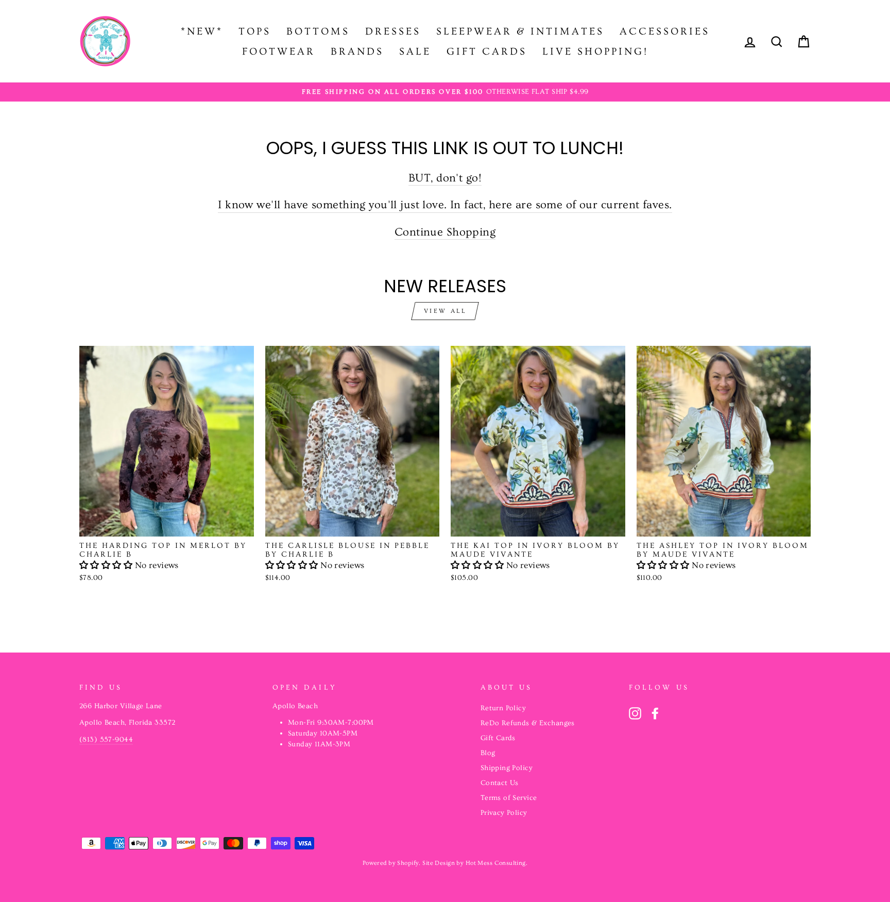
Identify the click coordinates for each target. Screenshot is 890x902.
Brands (357, 51)
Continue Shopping (445, 232)
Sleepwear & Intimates (520, 31)
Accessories (665, 31)
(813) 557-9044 (106, 740)
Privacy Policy (504, 813)
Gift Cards (487, 51)
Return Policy (503, 708)
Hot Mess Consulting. (497, 863)
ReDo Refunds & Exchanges (528, 723)
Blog (488, 753)
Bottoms (318, 31)
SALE (415, 51)
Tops (254, 31)
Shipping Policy (507, 768)
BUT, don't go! (445, 178)
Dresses (393, 31)
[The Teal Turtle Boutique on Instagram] (635, 713)
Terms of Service (509, 798)
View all (445, 311)
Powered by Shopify (391, 863)
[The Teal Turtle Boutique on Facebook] (655, 713)
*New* (202, 31)
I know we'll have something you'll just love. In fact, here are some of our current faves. (445, 204)
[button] (107, 565)
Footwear (278, 51)
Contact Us (500, 783)
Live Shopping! (595, 51)
